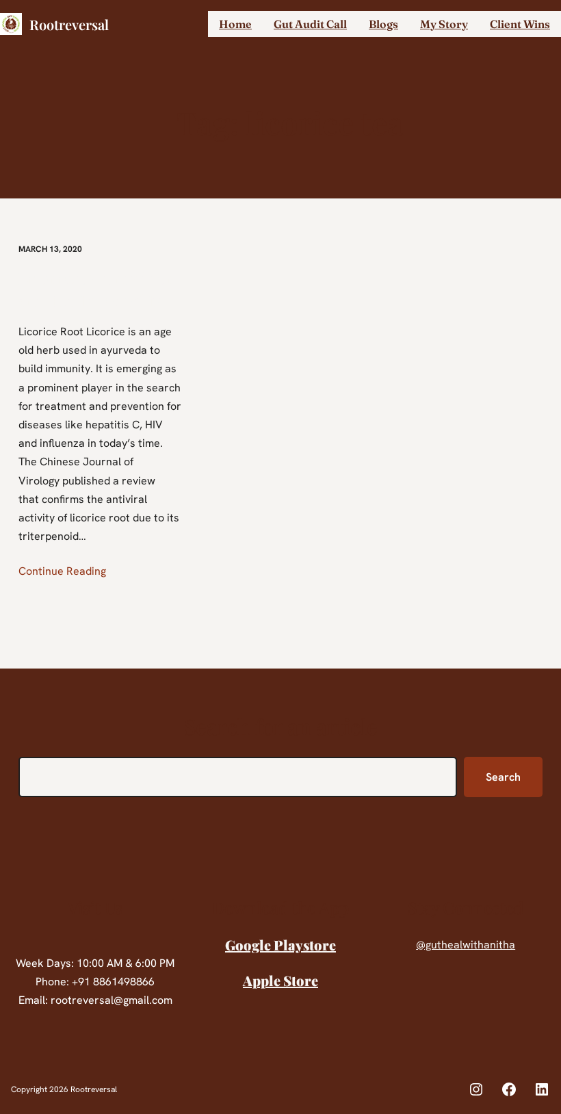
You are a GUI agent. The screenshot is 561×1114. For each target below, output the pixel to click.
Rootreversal (69, 24)
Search (503, 777)
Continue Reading (62, 571)
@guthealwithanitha (465, 944)
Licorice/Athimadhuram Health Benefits (96, 289)
